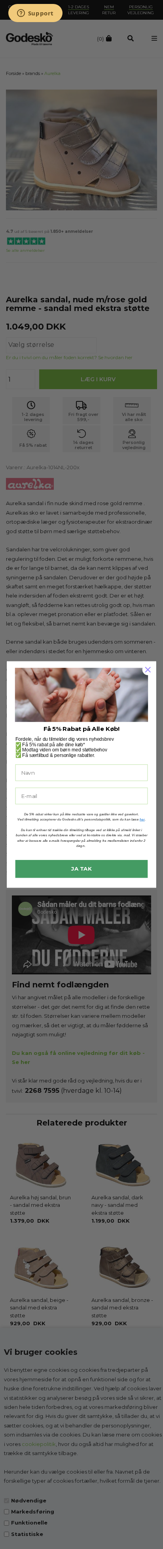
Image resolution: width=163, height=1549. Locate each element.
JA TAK (81, 868)
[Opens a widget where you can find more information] (35, 14)
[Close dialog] (148, 669)
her (142, 819)
